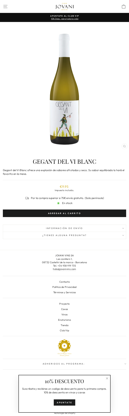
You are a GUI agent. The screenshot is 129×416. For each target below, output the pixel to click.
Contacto (64, 281)
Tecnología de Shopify (64, 413)
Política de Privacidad (64, 287)
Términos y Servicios (64, 292)
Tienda (64, 325)
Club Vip (64, 330)
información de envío (64, 228)
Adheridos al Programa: (64, 363)
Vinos (64, 314)
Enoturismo (64, 319)
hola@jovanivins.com (64, 269)
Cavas (64, 309)
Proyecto (64, 303)
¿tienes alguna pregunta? (64, 235)
